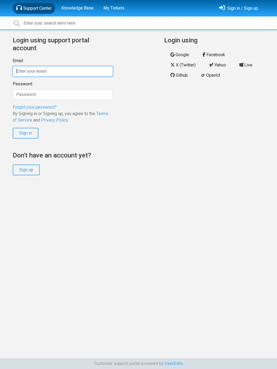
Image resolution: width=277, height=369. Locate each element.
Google (181, 54)
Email (18, 60)
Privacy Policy (54, 120)
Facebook (215, 54)
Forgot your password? (35, 107)
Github (181, 75)
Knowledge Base (77, 8)
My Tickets (113, 8)
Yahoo (219, 65)
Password (22, 83)
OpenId (212, 75)
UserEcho (174, 363)
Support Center (37, 8)
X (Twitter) (185, 65)
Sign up (26, 169)
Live (247, 65)
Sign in (25, 133)
